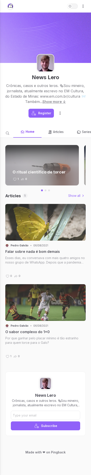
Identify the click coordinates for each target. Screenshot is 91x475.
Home (30, 131)
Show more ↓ (54, 101)
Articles (58, 132)
